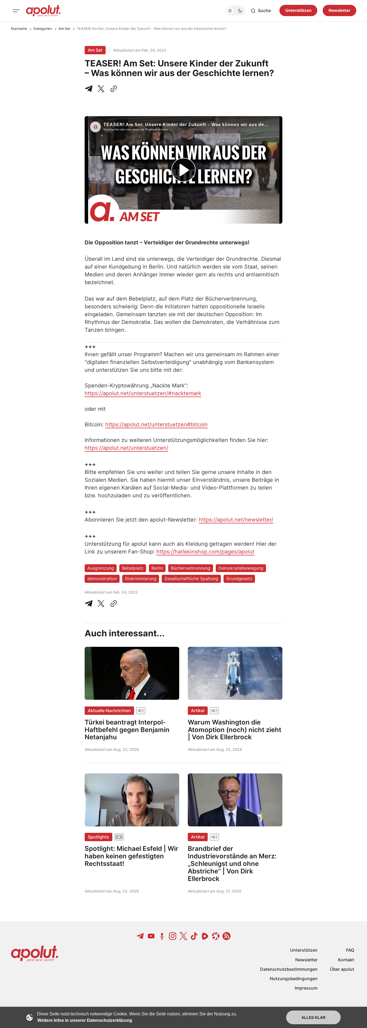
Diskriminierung (140, 578)
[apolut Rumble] (205, 936)
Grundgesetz (239, 578)
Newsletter (339, 10)
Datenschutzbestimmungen (289, 969)
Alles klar (313, 1017)
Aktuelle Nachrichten (109, 710)
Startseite (19, 28)
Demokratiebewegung (240, 568)
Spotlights (98, 837)
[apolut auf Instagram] (173, 936)
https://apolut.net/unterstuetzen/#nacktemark (143, 393)
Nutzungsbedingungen (294, 978)
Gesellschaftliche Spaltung (191, 578)
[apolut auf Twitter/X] (183, 936)
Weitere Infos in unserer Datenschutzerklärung (84, 1020)
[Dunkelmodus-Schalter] (235, 11)
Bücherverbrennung (190, 568)
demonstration (102, 578)
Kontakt (346, 959)
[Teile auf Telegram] (90, 88)
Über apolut (342, 969)
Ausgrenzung (100, 568)
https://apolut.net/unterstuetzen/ (126, 448)
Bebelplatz (132, 568)
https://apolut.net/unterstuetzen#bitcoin (156, 424)
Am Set (64, 28)
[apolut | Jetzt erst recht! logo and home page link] (43, 10)
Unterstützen (298, 10)
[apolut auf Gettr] (162, 936)
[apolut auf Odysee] (216, 936)
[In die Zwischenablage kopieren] (112, 88)
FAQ (350, 950)
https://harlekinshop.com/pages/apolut (205, 551)
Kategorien (43, 28)
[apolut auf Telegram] (140, 936)
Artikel (197, 710)
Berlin (157, 568)
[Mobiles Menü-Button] (16, 10)
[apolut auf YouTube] (151, 936)
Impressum (306, 988)
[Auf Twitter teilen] (101, 603)
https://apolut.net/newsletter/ (236, 519)
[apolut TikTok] (194, 936)
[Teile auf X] (101, 88)
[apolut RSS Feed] (226, 936)
